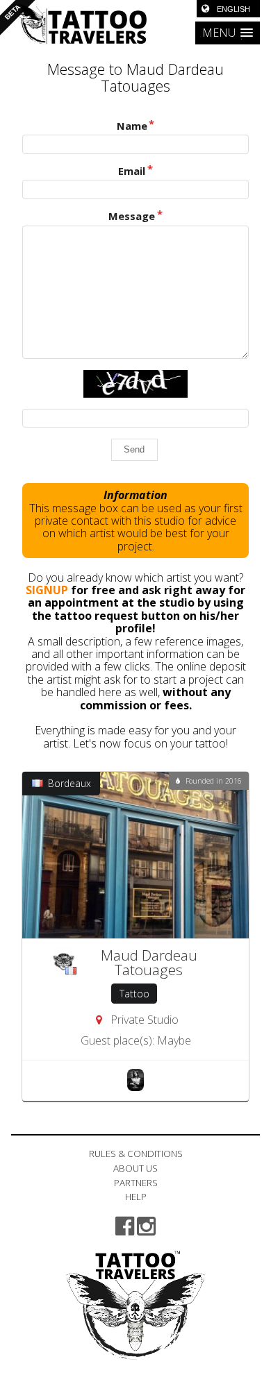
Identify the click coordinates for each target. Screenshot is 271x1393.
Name (132, 126)
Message (131, 216)
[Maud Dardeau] (135, 1079)
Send (134, 450)
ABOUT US (135, 1168)
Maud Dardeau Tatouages (149, 962)
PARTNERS (136, 1182)
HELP (136, 1196)
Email (131, 171)
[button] (227, 33)
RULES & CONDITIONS (136, 1153)
